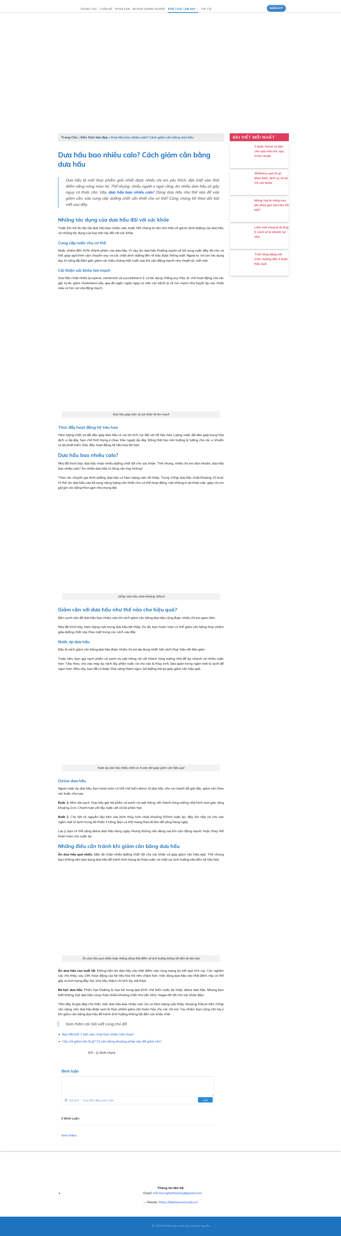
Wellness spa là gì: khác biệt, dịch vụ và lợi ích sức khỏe (271, 178)
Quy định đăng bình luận (98, 1100)
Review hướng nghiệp (149, 8)
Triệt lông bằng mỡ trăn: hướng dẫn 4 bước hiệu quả (271, 259)
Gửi (205, 1100)
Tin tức (206, 8)
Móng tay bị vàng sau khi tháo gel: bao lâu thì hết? (271, 205)
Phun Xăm (122, 8)
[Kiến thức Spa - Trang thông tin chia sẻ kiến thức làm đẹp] (64, 8)
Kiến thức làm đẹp (181, 8)
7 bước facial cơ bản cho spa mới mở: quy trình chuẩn (269, 151)
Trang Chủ (69, 137)
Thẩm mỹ (105, 8)
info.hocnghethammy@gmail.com (177, 1193)
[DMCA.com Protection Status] (141, 1226)
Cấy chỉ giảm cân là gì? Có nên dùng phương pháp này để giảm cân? (112, 1041)
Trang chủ (88, 8)
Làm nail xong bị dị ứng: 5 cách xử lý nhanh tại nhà (271, 232)
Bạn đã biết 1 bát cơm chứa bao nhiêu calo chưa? (98, 1034)
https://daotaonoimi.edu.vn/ (178, 1202)
